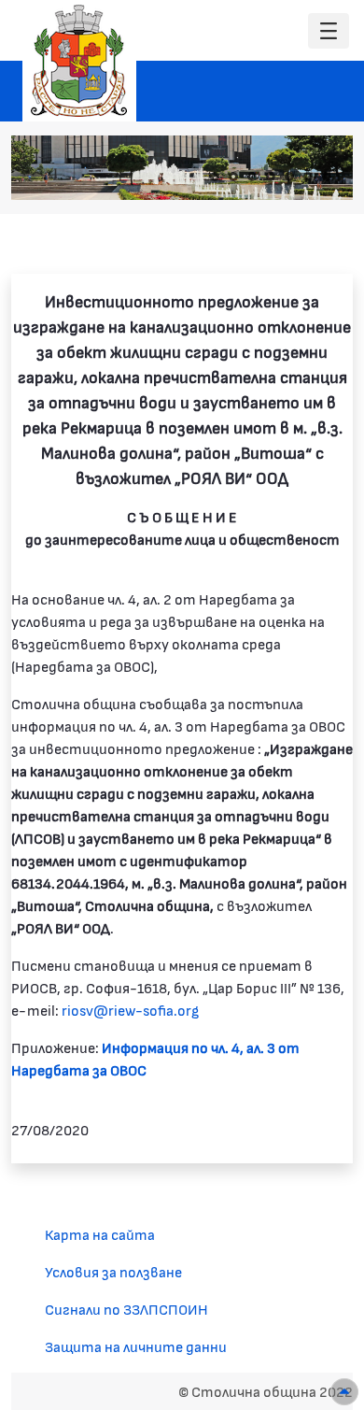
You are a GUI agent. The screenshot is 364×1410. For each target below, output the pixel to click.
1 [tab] (214, 176)
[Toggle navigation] (328, 31)
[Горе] (344, 1391)
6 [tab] (308, 176)
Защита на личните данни (136, 1346)
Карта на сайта (100, 1234)
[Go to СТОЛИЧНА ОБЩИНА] (79, 60)
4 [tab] (270, 176)
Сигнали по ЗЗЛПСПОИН (126, 1308)
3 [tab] (252, 176)
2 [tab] (233, 176)
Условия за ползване (113, 1271)
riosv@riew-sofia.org (130, 1009)
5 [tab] (289, 176)
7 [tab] (326, 176)
